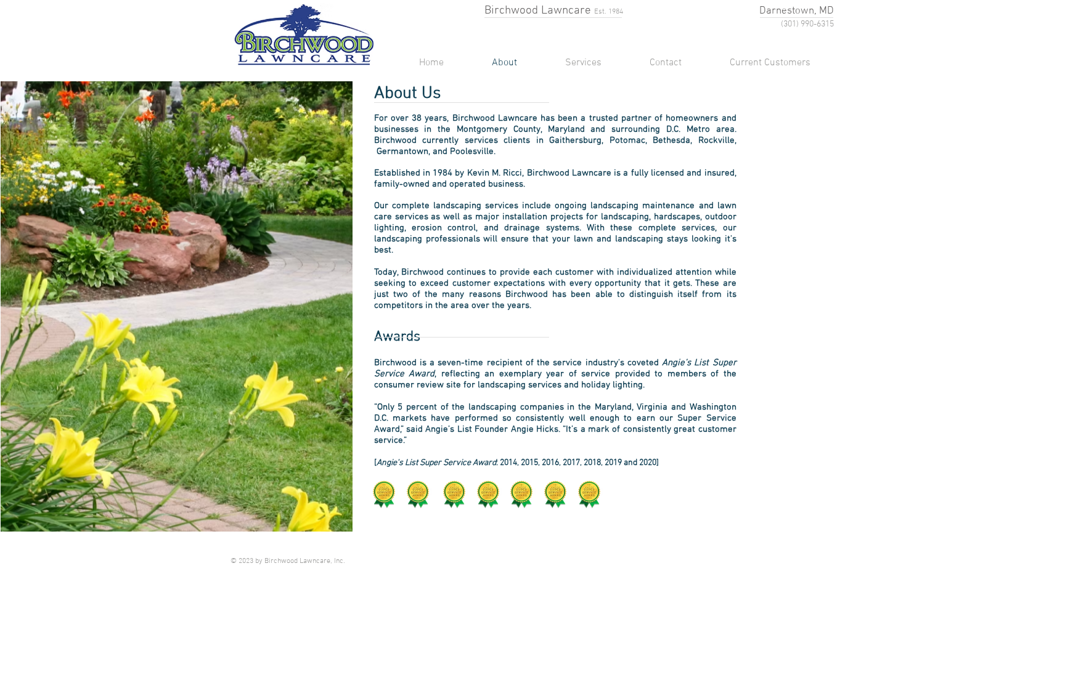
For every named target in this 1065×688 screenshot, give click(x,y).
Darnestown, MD (796, 11)
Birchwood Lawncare (537, 11)
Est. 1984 (608, 11)
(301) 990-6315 (807, 24)
